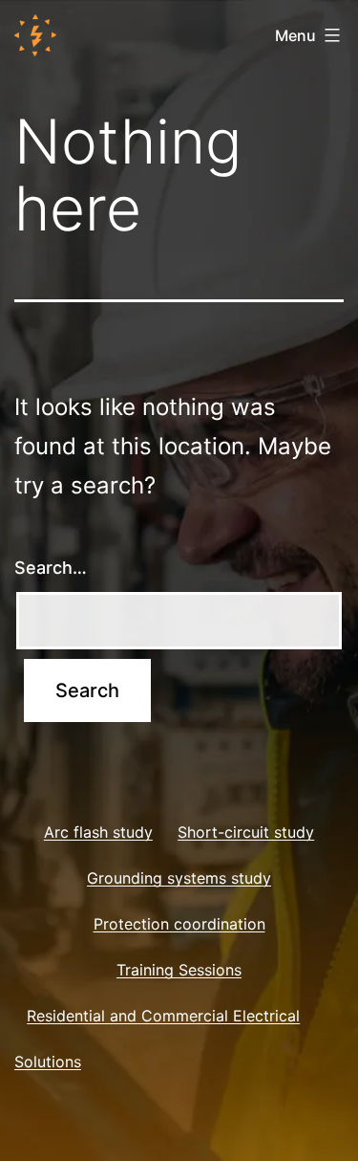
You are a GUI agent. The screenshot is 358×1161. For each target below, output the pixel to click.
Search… (50, 568)
